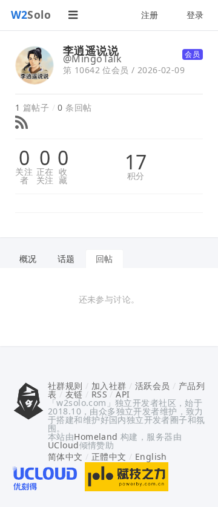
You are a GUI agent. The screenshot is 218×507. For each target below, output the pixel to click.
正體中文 (109, 456)
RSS (99, 394)
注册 (150, 15)
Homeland (95, 436)
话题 (66, 258)
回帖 (104, 258)
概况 (28, 258)
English (151, 456)
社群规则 (65, 385)
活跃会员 (152, 385)
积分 (136, 176)
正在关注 (45, 176)
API (123, 394)
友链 (74, 394)
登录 (195, 15)
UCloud (63, 445)
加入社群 (109, 385)
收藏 (63, 176)
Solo (31, 14)
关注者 (24, 176)
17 (136, 162)
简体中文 (65, 456)
